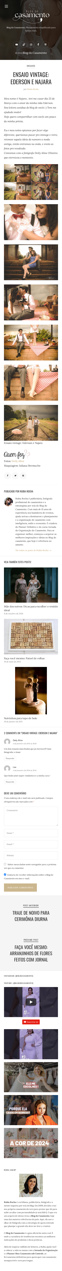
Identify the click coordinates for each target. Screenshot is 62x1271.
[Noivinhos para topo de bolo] (31, 690)
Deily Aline (18, 461)
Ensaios (31, 65)
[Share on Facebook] (7, 475)
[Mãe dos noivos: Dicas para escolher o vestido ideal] (31, 584)
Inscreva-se (32, 1022)
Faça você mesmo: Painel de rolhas (24, 658)
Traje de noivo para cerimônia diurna (31, 915)
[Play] (31, 1002)
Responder (10, 758)
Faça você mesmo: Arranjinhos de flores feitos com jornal (31, 953)
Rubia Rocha (33, 89)
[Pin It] (23, 475)
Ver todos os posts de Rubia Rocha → (33, 550)
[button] (31, 1045)
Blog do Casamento (35, 53)
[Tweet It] (15, 475)
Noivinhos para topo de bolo (20, 718)
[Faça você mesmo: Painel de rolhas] (31, 636)
